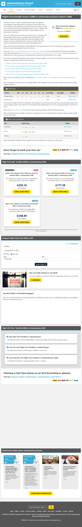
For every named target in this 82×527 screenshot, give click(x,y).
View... (7, 482)
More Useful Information (41, 493)
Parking (41, 9)
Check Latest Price (22, 191)
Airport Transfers (30, 9)
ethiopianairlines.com (16, 110)
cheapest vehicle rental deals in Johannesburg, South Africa (36, 377)
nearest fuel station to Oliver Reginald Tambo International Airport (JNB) (40, 53)
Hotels (58, 9)
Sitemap (71, 511)
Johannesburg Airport (20, 4)
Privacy (65, 511)
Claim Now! (35, 280)
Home (4, 9)
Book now (64, 36)
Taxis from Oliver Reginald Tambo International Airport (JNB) (23, 71)
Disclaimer (59, 511)
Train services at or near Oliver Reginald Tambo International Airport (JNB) (26, 74)
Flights (11, 9)
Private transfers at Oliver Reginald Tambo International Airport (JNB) (25, 66)
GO (78, 3)
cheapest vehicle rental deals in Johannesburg (30, 154)
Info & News (49, 9)
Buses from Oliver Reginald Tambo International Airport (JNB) (23, 69)
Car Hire (19, 9)
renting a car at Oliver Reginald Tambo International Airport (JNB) (28, 51)
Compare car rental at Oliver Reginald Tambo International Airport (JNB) (26, 63)
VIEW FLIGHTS (72, 96)
